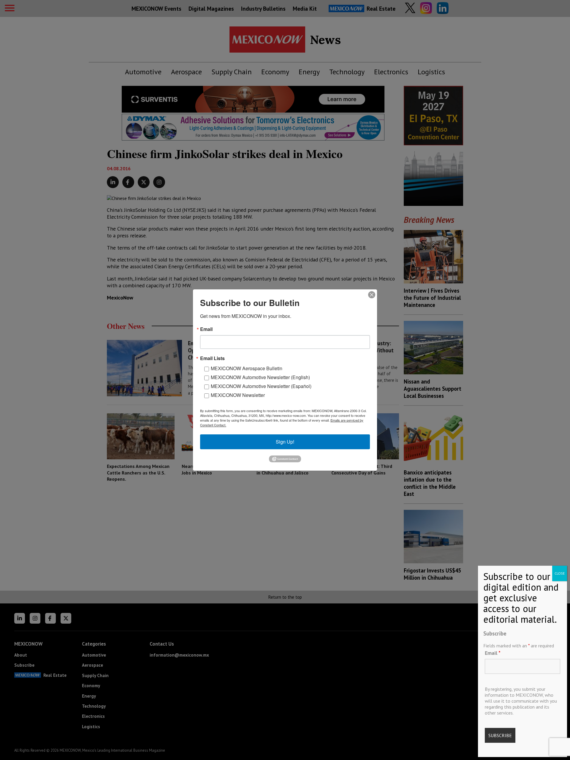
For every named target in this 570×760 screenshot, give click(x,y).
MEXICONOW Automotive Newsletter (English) (260, 377)
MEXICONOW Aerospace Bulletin (246, 368)
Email (493, 652)
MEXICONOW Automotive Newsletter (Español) (261, 386)
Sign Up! (285, 441)
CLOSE (560, 573)
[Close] (371, 294)
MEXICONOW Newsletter (238, 395)
